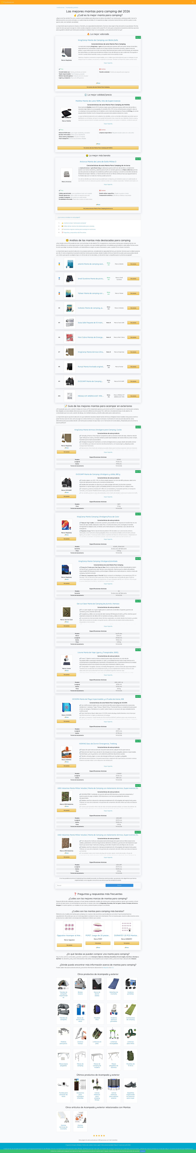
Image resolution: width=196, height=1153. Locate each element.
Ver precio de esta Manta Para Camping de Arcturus (98, 208)
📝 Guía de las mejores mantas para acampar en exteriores (79, 229)
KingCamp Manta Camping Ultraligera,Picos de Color (98, 517)
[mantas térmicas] (80, 1117)
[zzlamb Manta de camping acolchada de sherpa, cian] (70, 264)
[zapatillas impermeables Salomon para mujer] (130, 1084)
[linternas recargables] (114, 1033)
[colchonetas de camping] (130, 1009)
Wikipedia (105, 967)
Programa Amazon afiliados (73, 1145)
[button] (108, 63)
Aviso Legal (97, 1145)
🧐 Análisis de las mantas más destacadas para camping (78, 226)
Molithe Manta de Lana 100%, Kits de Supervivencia (98, 101)
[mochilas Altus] (97, 1009)
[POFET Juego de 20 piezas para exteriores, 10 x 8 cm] (98, 927)
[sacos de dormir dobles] (97, 983)
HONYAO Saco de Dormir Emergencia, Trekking (98, 744)
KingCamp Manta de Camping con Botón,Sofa (98, 40)
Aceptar (143, 1151)
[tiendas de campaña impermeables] (63, 983)
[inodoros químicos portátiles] (114, 1009)
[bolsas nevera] (80, 983)
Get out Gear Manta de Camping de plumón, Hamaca (98, 604)
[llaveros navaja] (80, 1033)
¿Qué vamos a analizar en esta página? (69, 217)
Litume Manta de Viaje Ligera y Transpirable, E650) (98, 652)
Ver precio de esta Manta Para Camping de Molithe (98, 148)
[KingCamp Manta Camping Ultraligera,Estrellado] (66, 570)
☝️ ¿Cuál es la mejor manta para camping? (74, 223)
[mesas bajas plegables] (63, 1055)
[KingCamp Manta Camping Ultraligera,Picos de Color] (66, 525)
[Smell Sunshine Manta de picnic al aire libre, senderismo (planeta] (70, 279)
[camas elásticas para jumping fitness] (97, 1084)
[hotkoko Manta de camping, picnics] (70, 308)
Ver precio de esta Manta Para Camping (98, 87)
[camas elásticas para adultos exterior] (114, 1084)
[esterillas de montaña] (114, 983)
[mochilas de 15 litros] (130, 1055)
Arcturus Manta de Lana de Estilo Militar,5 (98, 161)
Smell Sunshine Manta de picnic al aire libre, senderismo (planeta (104, 279)
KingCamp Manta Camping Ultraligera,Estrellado (98, 561)
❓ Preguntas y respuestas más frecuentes (74, 232)
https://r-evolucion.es (120, 1145)
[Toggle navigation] (192, 2)
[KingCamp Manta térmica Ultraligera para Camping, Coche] (70, 352)
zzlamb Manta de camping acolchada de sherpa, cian (99, 264)
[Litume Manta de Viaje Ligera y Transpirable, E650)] (66, 661)
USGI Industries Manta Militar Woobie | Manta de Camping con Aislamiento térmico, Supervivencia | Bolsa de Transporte (105, 788)
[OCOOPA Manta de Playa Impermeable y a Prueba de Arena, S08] (66, 707)
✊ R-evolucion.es (7, 2)
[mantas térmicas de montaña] (63, 1117)
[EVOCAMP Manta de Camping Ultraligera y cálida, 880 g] (70, 381)
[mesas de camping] (80, 1055)
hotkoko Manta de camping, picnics (92, 308)
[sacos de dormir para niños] (80, 1009)
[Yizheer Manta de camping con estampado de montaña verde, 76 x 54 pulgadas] (70, 293)
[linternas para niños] (130, 1033)
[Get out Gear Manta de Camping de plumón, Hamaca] (66, 612)
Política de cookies (87, 1145)
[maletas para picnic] (63, 1033)
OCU (112, 967)
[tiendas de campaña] (63, 1009)
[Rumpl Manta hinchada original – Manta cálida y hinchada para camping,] (70, 367)
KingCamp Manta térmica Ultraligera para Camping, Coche (101, 352)
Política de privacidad (107, 1145)
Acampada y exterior (72, 7)
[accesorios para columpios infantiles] (80, 1084)
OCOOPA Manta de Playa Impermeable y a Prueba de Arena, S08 (98, 699)
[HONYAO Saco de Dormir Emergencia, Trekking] (66, 752)
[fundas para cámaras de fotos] (63, 1084)
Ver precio (133, 264)
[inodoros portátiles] (130, 983)
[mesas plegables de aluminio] (114, 1055)
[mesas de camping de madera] (97, 1055)
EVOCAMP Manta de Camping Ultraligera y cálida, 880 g (100, 381)
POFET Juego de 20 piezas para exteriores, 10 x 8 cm (108, 935)
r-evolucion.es (60, 7)
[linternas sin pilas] (97, 1033)
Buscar (119, 885)
